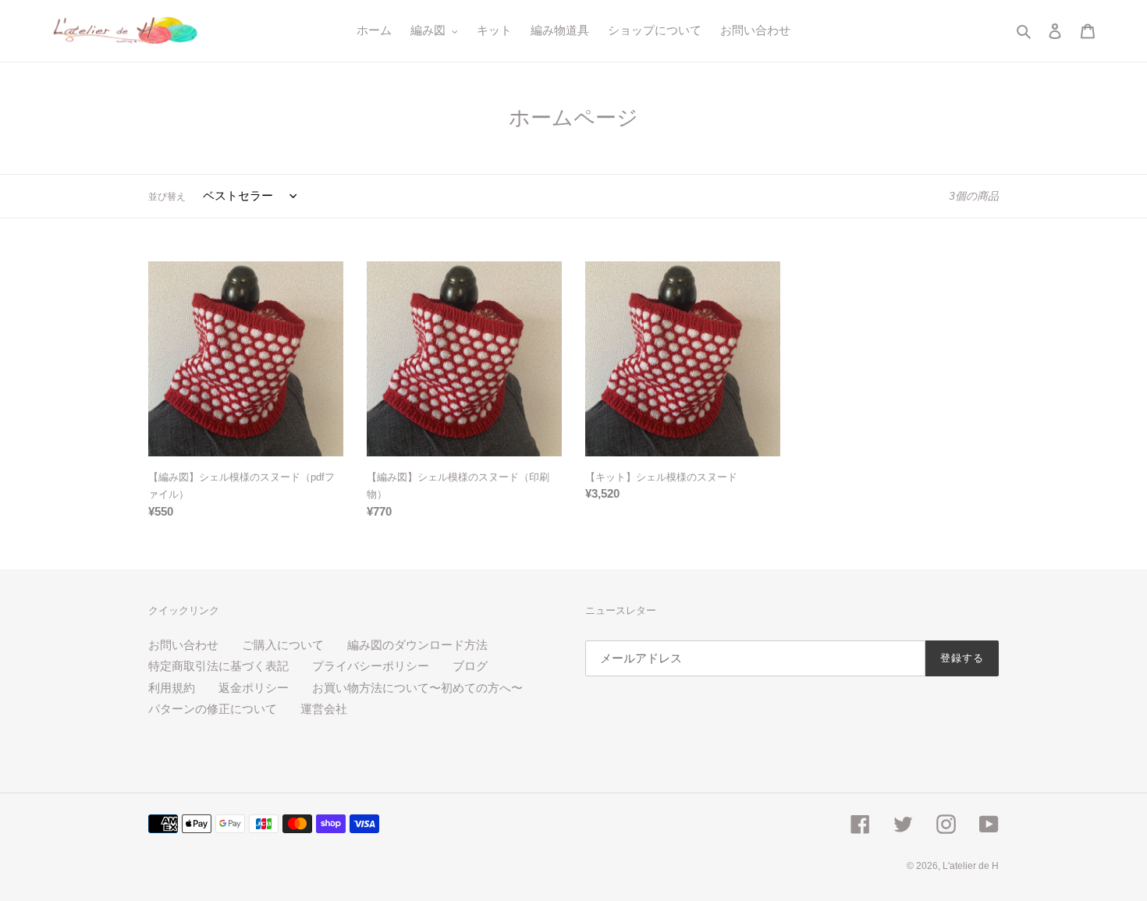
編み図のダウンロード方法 (417, 644)
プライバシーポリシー (370, 665)
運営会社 (323, 708)
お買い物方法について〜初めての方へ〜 (417, 687)
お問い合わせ (183, 644)
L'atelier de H (971, 865)
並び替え (167, 196)
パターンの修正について (212, 708)
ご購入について (283, 644)
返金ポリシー (253, 687)
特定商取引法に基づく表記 (218, 665)
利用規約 (171, 687)
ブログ (470, 665)
